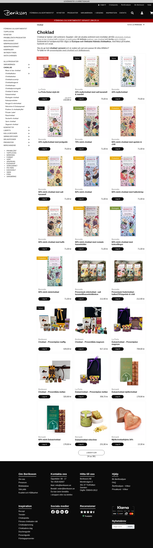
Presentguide (24, 535)
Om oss (22, 479)
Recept (22, 511)
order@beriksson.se (66, 489)
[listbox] (76, 1)
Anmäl (130, 527)
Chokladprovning (26, 525)
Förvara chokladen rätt (28, 521)
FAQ (114, 483)
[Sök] (132, 13)
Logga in (103, 5)
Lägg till (44, 99)
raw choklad (99, 39)
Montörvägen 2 (86, 482)
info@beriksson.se (63, 485)
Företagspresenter (26, 538)
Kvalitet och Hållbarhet (28, 493)
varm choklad (119, 39)
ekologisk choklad (122, 37)
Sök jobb (22, 489)
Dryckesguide (24, 532)
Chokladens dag (26, 528)
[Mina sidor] (142, 13)
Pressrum (23, 483)
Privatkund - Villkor (120, 489)
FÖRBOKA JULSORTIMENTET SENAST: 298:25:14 (76, 21)
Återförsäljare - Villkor (121, 486)
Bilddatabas (24, 486)
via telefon (68, 495)
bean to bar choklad (45, 39)
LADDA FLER (91, 453)
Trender (22, 515)
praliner (90, 39)
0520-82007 (59, 482)
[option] (76, 1)
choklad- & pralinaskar (67, 39)
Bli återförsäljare (119, 479)
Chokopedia (24, 518)
